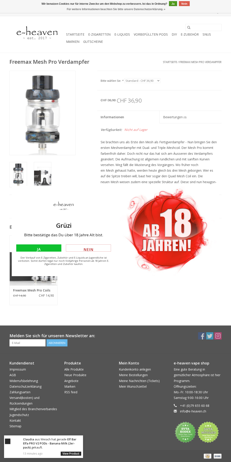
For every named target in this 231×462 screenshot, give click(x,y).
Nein (88, 249)
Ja (39, 249)
